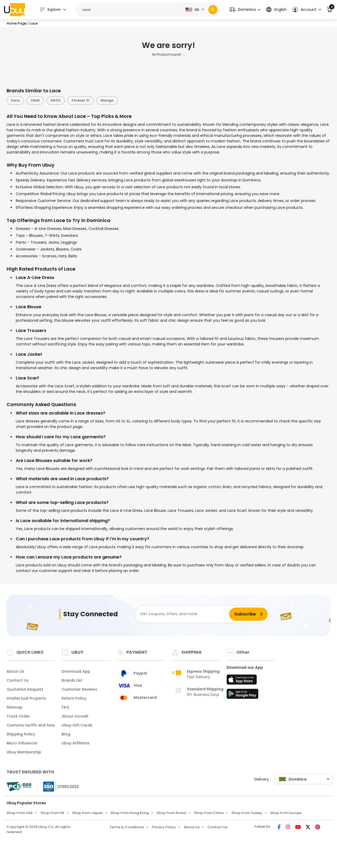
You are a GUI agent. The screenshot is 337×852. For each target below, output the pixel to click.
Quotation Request (25, 689)
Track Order (18, 716)
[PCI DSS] (19, 786)
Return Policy (74, 698)
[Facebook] (279, 827)
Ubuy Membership (24, 752)
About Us (15, 671)
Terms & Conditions (127, 827)
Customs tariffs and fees (31, 725)
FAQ (65, 707)
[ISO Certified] (58, 786)
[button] (244, 9)
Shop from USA (20, 812)
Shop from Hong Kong (130, 812)
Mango (107, 100)
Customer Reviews (79, 689)
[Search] (212, 9)
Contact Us (17, 680)
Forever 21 (81, 100)
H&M (35, 100)
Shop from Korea (171, 812)
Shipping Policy (21, 734)
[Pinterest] (317, 827)
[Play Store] (242, 695)
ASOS (56, 100)
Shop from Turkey (246, 812)
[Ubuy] (14, 9)
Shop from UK (52, 812)
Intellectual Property (26, 698)
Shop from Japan (87, 812)
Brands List (72, 680)
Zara (15, 100)
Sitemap (14, 707)
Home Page (17, 23)
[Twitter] (308, 827)
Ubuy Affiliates (76, 743)
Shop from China (209, 812)
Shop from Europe (285, 812)
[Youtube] (298, 827)
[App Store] (242, 681)
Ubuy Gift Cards (77, 725)
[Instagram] (288, 827)
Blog (66, 734)
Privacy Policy (164, 827)
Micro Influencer (22, 743)
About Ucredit (75, 716)
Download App (76, 671)
